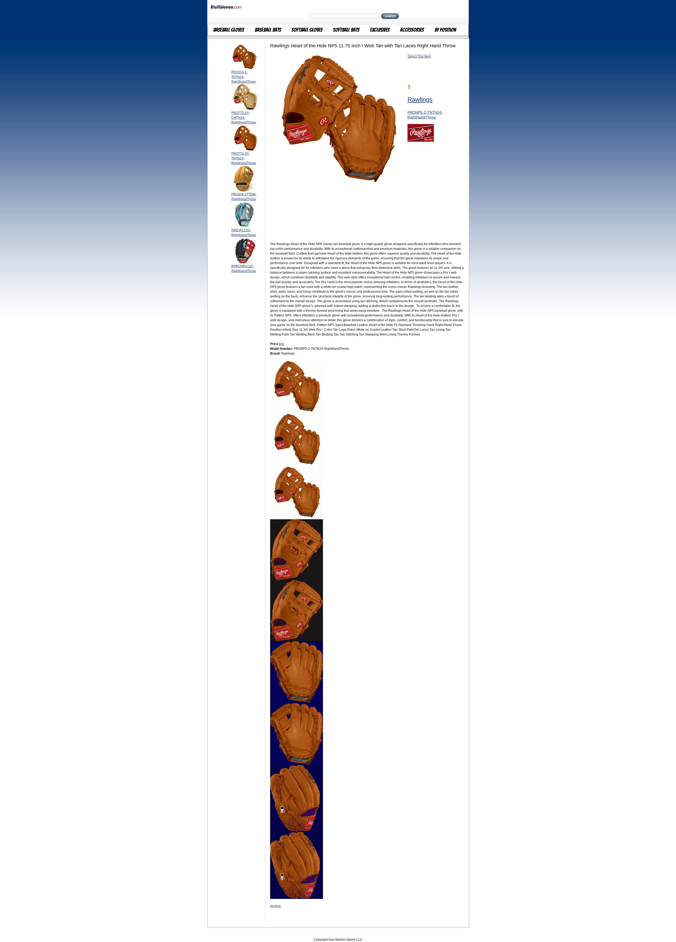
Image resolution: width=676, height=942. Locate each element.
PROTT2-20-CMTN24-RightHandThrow (243, 117)
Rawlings (420, 99)
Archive (275, 906)
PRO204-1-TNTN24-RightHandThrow (243, 77)
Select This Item (419, 56)
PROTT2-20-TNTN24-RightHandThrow (243, 158)
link (281, 344)
